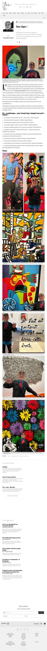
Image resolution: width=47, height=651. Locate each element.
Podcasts (29, 13)
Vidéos (32, 13)
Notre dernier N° (23, 644)
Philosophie (22, 13)
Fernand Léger (14, 456)
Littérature (14, 13)
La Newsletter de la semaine (10, 635)
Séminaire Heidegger (10, 643)
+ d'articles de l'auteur (12, 495)
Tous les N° (23, 643)
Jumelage (5, 467)
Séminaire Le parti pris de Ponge (10, 645)
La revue (4, 15)
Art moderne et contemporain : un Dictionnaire (11, 560)
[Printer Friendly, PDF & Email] (8, 624)
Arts (25, 13)
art (9, 456)
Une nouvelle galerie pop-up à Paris (11, 538)
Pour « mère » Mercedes (8, 487)
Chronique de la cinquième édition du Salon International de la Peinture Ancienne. (12, 554)
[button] (43, 18)
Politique (18, 13)
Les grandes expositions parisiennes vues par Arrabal (30, 22)
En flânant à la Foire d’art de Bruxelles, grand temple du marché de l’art (12, 571)
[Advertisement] (23, 509)
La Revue (23, 641)
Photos (39, 13)
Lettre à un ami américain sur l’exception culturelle (10, 525)
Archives (10, 13)
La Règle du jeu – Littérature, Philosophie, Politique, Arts (3, 13)
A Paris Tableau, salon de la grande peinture (11, 549)
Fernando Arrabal (8, 38)
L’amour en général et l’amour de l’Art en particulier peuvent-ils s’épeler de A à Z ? (11, 565)
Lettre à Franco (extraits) (9, 477)
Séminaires (35, 13)
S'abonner (41, 612)
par (7, 527)
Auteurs (42, 13)
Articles (7, 13)
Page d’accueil (10, 633)
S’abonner (23, 645)
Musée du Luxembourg (24, 456)
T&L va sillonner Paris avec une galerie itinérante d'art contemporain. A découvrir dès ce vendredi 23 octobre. (11, 542)
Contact (36, 641)
